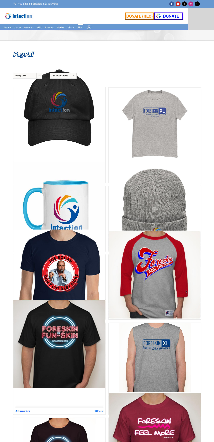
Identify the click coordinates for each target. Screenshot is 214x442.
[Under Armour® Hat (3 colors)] (59, 109)
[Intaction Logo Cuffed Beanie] (155, 207)
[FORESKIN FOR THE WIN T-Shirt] (155, 275)
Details (100, 411)
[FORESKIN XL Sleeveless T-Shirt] (155, 357)
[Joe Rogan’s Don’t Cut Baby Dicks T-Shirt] (59, 276)
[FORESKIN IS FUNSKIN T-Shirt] (59, 344)
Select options (23, 411)
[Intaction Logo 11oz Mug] (59, 207)
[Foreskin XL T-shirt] (155, 124)
